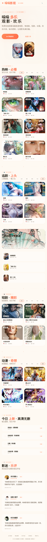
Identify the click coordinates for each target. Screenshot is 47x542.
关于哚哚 (10, 535)
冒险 (32, 363)
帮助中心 (37, 535)
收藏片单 (28, 36)
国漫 (43, 363)
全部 (21, 72)
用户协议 (23, 535)
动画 (43, 72)
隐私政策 (17, 535)
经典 (43, 178)
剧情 (32, 72)
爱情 (32, 300)
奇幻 (37, 300)
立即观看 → (10, 244)
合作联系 (30, 535)
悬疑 (32, 178)
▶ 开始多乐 (10, 36)
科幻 (37, 72)
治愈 (37, 363)
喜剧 (27, 72)
